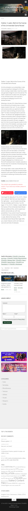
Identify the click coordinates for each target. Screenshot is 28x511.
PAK (2, 478)
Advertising (12, 507)
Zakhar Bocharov (5, 270)
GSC (11, 268)
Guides (4, 404)
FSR (19, 469)
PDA (6, 478)
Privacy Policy (21, 319)
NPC (24, 476)
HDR (12, 471)
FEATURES (10, 469)
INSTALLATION (7, 473)
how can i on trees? (6, 446)
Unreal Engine (5, 485)
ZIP (19, 485)
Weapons (5, 401)
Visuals (5, 398)
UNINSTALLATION (21, 483)
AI (1, 467)
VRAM (13, 485)
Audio (4, 382)
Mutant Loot (16, 476)
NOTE (21, 476)
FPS (17, 469)
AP (3, 467)
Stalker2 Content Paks (12, 481)
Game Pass (7, 268)
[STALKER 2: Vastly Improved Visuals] (20, 278)
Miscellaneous (7, 388)
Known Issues (10, 476)
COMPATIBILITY (9, 467)
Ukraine (10, 483)
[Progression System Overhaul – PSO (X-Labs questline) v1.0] (7, 278)
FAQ (7, 469)
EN (4, 469)
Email (16, 314)
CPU (16, 467)
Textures (5, 391)
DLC (25, 467)
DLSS (2, 469)
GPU (7, 471)
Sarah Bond (16, 268)
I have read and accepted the (15, 319)
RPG (8, 478)
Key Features (3, 476)
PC (4, 478)
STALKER (18, 478)
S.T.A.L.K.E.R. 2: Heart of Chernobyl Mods (11, 503)
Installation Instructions (20, 473)
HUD (16, 471)
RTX (10, 478)
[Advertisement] (14, 70)
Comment (5, 303)
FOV (14, 469)
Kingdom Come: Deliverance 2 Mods (11, 494)
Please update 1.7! (6, 441)
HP (14, 471)
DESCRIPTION (20, 467)
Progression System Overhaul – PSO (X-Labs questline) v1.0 (6, 285)
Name (4, 314)
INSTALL (20, 471)
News (2, 18)
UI (6, 483)
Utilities (5, 394)
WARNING (16, 485)
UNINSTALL (15, 483)
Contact (17, 507)
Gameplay (5, 385)
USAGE (10, 485)
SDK (12, 478)
